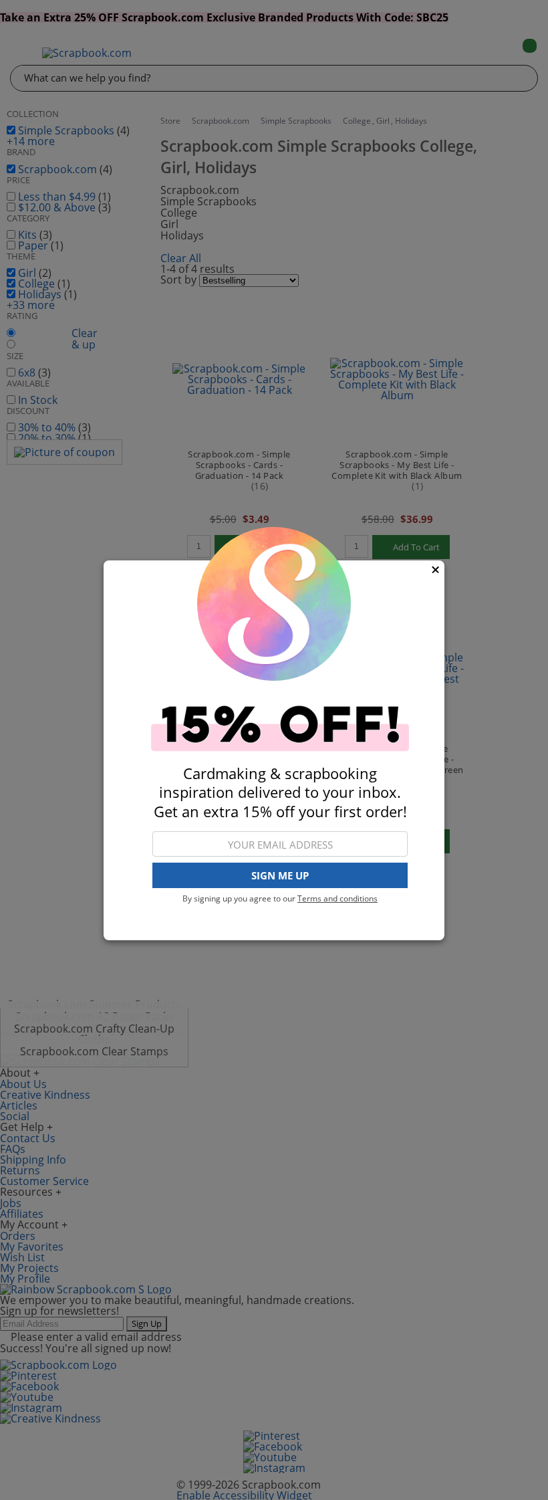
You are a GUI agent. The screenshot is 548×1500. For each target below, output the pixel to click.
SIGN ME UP (280, 875)
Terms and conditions (337, 898)
